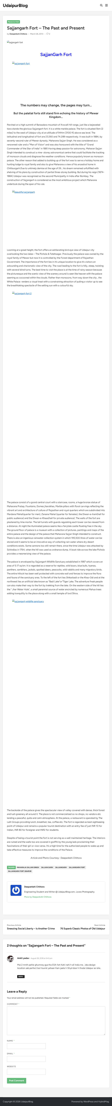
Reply (20, 977)
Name (11, 1041)
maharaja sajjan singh (28, 867)
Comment (13, 1004)
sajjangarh (61, 867)
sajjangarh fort (77, 867)
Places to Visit (13, 22)
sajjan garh (47, 867)
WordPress (88, 1101)
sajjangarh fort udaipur (19, 871)
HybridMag (103, 1101)
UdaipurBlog (15, 5)
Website (11, 1066)
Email (11, 1053)
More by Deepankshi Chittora (37, 897)
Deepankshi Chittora (18, 34)
